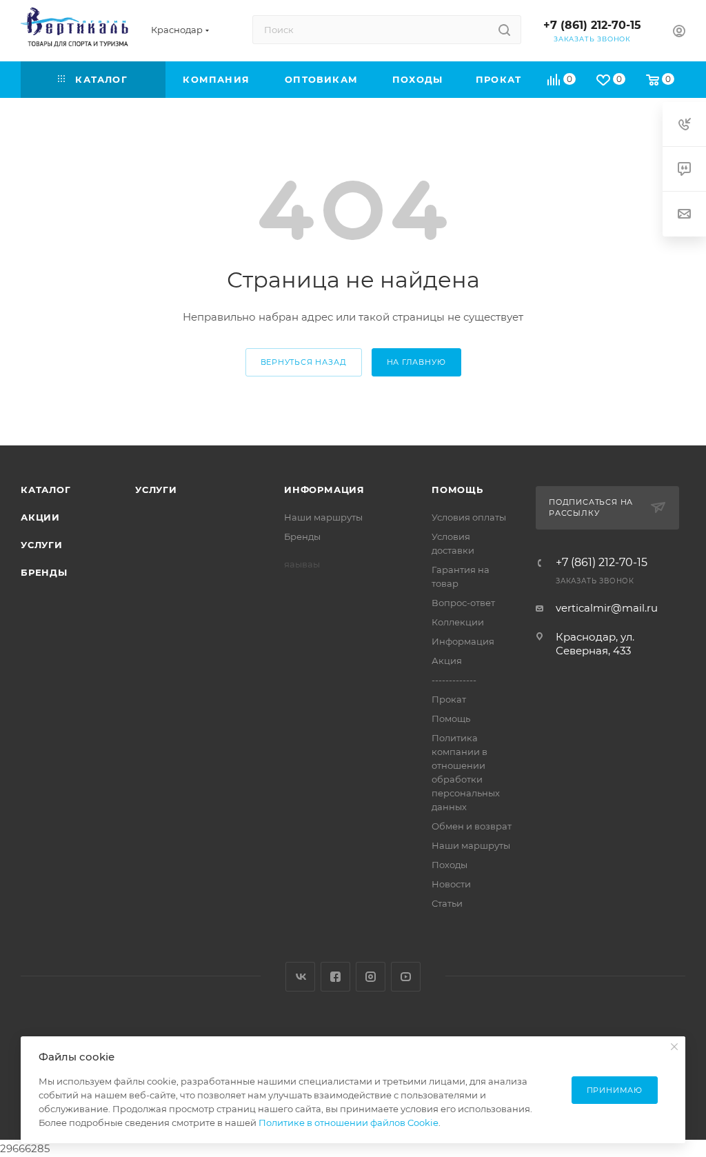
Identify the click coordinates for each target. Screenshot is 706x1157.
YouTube (406, 977)
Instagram (370, 977)
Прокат (449, 699)
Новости (451, 883)
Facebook (335, 977)
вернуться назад (304, 362)
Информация (324, 489)
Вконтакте (300, 977)
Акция (447, 660)
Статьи (447, 903)
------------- (454, 679)
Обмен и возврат (472, 826)
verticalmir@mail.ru (607, 607)
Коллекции (458, 621)
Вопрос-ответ (463, 602)
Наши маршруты (323, 517)
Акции (40, 517)
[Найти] (504, 29)
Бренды (44, 572)
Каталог (46, 489)
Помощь (457, 489)
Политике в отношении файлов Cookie (348, 1122)
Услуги (42, 544)
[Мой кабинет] (679, 32)
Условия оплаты (469, 517)
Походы (449, 864)
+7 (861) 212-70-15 (592, 25)
